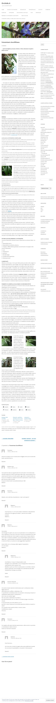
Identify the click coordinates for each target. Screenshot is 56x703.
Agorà (42, 127)
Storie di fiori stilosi (44, 222)
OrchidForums (44, 274)
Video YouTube (25, 15)
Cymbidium (47, 9)
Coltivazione (43, 137)
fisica (14, 428)
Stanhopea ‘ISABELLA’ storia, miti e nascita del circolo (13, 18)
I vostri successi (44, 145)
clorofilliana (9, 428)
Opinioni (42, 156)
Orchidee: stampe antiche (46, 159)
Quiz (41, 164)
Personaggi (43, 163)
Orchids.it (6, 3)
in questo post (14, 134)
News (42, 151)
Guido (14, 430)
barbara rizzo (10, 466)
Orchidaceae (23, 9)
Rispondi (3, 461)
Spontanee (43, 169)
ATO (41, 211)
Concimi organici (44, 114)
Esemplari (4, 12)
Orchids (27, 426)
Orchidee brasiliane (44, 158)
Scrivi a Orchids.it (44, 168)
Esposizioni (11, 12)
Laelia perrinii (48, 80)
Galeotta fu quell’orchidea (27, 418)
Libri (41, 148)
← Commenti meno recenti (8, 656)
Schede (42, 166)
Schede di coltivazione (12, 9)
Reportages (38, 12)
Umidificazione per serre (45, 291)
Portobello (43, 153)
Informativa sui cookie (29, 700)
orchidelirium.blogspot (45, 221)
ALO (41, 208)
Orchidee (24, 428)
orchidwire (43, 232)
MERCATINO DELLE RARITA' (46, 150)
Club (41, 134)
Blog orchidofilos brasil (45, 271)
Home (3, 9)
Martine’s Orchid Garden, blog (47, 273)
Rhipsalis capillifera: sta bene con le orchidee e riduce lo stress (18, 419)
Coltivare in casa (44, 135)
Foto (32, 12)
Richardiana (43, 252)
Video (42, 174)
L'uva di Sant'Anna (49, 83)
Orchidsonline (43, 276)
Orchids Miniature (44, 243)
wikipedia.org (43, 234)
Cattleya (40, 9)
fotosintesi (19, 428)
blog (6, 428)
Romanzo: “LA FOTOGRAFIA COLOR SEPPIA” (10, 15)
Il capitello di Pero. (48, 96)
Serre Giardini (43, 289)
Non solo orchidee (44, 155)
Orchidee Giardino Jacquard (46, 263)
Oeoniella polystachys (45, 116)
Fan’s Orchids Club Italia (22, 12)
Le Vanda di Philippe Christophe (47, 219)
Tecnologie (43, 171)
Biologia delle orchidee (5, 418)
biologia (3, 428)
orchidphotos (43, 230)
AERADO (42, 206)
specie (3, 430)
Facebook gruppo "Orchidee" (46, 242)
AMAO (42, 209)
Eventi (42, 142)
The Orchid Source (44, 278)
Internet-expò (43, 147)
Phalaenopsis (32, 428)
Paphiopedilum (32, 9)
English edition (44, 138)
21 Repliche (4, 45)
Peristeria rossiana (44, 109)
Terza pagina (43, 172)
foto (16, 428)
